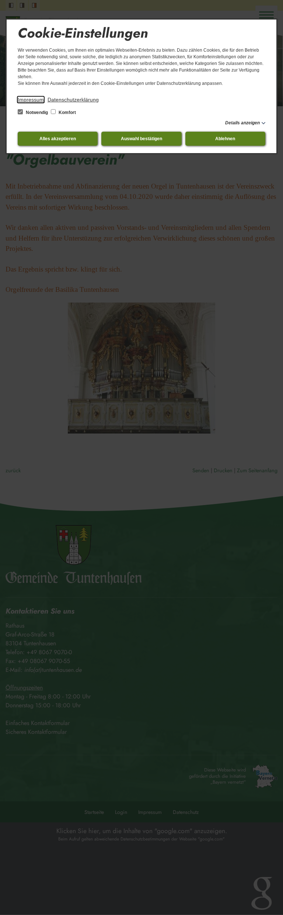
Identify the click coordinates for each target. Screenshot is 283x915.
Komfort (66, 112)
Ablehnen (225, 138)
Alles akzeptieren (57, 138)
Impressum (31, 100)
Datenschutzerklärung (73, 100)
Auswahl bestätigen (141, 138)
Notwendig (37, 112)
